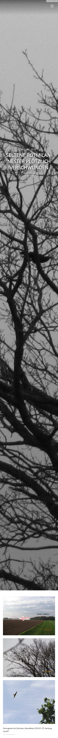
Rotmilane (29, 173)
